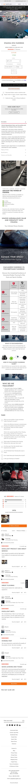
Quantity (14, 70)
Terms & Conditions (14, 764)
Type (13, 58)
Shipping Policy (14, 759)
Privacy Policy (14, 753)
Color (19, 64)
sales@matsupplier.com (21, 1)
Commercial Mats (14, 730)
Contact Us (14, 748)
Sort (14, 530)
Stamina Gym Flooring (10, 632)
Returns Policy (14, 757)
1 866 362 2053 (7, 1)
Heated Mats (14, 737)
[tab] (14, 122)
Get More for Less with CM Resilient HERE (14, 85)
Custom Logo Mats (14, 732)
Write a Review (17, 526)
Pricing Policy (14, 755)
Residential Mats (14, 734)
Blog (14, 750)
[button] (14, 49)
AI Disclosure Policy (14, 766)
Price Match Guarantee (14, 88)
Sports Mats (14, 739)
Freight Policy (14, 761)
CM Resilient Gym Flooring (11, 540)
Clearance (14, 743)
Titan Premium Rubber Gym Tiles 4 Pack (15, 602)
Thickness (9, 64)
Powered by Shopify (14, 782)
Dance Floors (14, 741)
